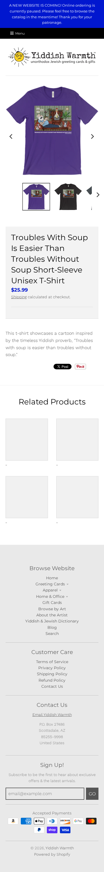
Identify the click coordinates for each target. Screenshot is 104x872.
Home (52, 577)
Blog (52, 627)
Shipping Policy (52, 673)
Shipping (19, 297)
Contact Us (52, 686)
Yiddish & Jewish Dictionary (52, 621)
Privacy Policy (52, 667)
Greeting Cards (50, 584)
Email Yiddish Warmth (52, 714)
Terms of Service (52, 661)
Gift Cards (52, 602)
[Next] (92, 136)
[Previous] (12, 136)
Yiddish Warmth (59, 848)
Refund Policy (52, 680)
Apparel (50, 590)
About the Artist (52, 615)
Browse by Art (52, 608)
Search (52, 633)
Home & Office (50, 596)
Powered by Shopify (52, 854)
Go (92, 793)
